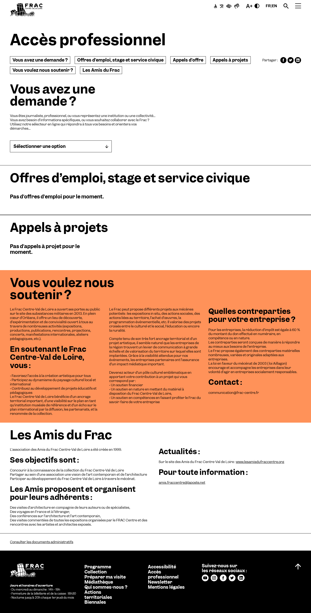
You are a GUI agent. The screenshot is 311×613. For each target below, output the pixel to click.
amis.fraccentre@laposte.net (182, 482)
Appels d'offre (188, 60)
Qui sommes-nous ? (105, 587)
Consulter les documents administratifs (41, 542)
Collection (95, 572)
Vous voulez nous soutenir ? (42, 70)
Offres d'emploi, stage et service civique (120, 60)
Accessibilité (162, 566)
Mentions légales (166, 587)
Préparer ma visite (105, 577)
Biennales (95, 602)
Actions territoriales (98, 595)
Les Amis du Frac (101, 70)
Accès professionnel (163, 574)
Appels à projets (230, 60)
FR (268, 5)
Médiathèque (98, 582)
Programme (97, 566)
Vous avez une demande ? (40, 60)
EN (274, 5)
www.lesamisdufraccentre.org (260, 462)
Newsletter (160, 582)
